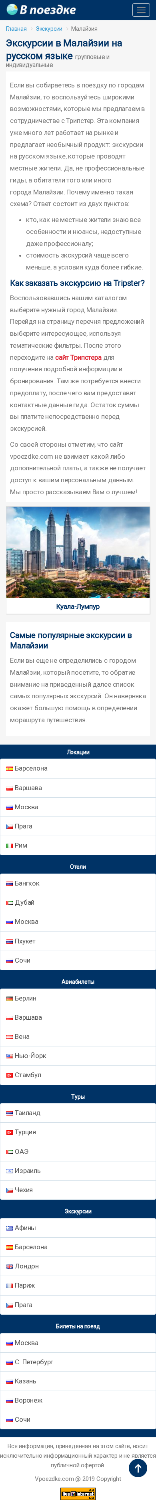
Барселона (31, 768)
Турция (25, 1132)
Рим (21, 845)
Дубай (24, 902)
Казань (25, 1381)
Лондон (27, 1266)
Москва (26, 807)
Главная (16, 29)
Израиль (28, 1171)
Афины (25, 1228)
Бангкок (27, 883)
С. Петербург (34, 1362)
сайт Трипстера (78, 357)
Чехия (24, 1190)
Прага (23, 826)
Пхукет (25, 941)
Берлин (25, 998)
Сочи (22, 960)
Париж (25, 1285)
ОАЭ (21, 1151)
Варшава (28, 788)
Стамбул (28, 1075)
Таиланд (27, 1113)
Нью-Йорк (30, 1056)
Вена (22, 1036)
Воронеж (28, 1400)
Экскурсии (49, 29)
